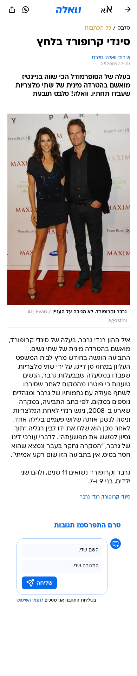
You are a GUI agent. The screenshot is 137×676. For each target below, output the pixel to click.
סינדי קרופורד (116, 497)
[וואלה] (68, 9)
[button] (106, 9)
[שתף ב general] (12, 9)
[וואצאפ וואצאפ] (25, 9)
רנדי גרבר (90, 497)
